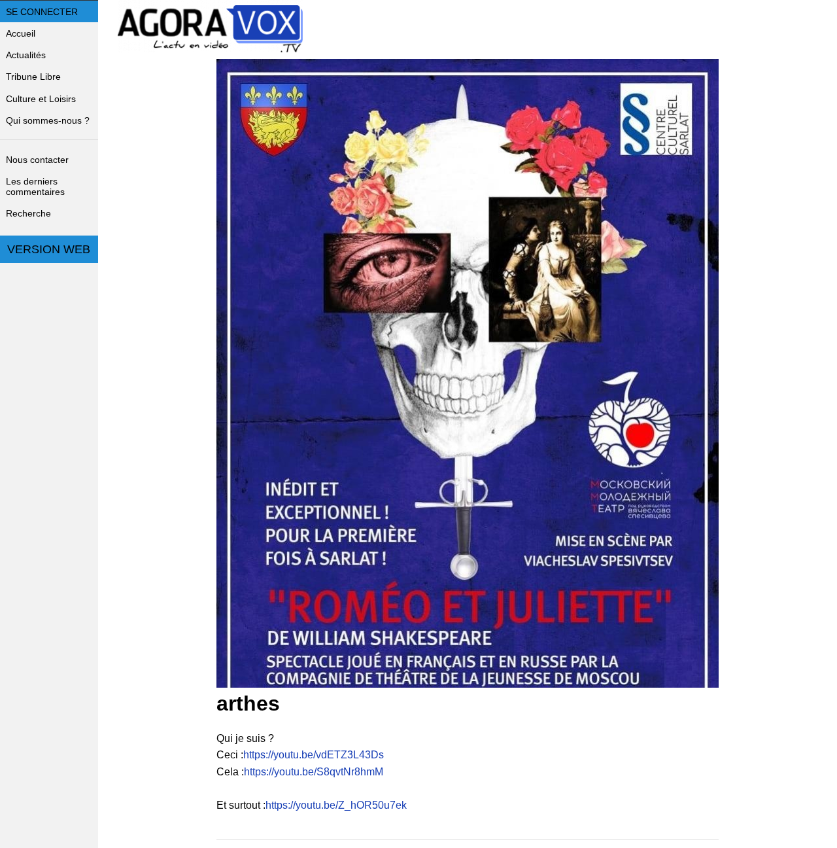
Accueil (20, 33)
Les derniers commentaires (35, 186)
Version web (48, 249)
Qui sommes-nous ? (48, 120)
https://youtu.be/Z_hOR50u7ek (336, 805)
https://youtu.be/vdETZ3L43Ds (313, 754)
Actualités (26, 55)
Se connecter (42, 12)
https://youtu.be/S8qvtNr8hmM (313, 771)
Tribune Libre (33, 76)
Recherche (28, 213)
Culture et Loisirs (41, 99)
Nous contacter (37, 159)
